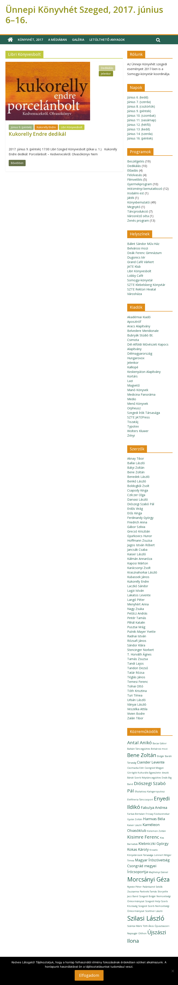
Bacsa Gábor (160, 743)
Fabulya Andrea (154, 807)
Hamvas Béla (154, 818)
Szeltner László (154, 911)
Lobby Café (135, 276)
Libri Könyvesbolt (71, 127)
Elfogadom (89, 975)
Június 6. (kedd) (137, 97)
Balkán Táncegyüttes (138, 748)
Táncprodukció (137, 211)
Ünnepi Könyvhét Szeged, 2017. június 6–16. (84, 14)
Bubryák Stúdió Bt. (140, 335)
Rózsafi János (136, 641)
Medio (131, 399)
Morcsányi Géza (148, 879)
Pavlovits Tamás (148, 891)
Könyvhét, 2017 (30, 40)
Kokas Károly (138, 849)
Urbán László (136, 700)
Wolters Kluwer (137, 431)
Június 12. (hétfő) (139, 125)
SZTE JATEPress (138, 417)
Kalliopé (132, 367)
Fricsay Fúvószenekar (158, 813)
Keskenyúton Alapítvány (144, 372)
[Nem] (172, 971)
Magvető (133, 385)
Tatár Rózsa (135, 672)
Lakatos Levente (139, 595)
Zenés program (138, 220)
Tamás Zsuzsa (137, 659)
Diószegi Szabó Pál (140, 504)
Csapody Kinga (137, 490)
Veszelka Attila (137, 709)
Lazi (130, 381)
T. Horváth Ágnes (139, 654)
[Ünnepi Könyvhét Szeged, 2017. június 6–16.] (10, 39)
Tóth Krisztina (137, 691)
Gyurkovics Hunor (139, 536)
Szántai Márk (134, 926)
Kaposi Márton (137, 563)
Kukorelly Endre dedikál (37, 133)
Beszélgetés (135, 161)
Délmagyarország (139, 353)
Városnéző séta (138, 216)
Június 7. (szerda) (139, 102)
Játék (130, 198)
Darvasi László (137, 499)
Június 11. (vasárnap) (141, 120)
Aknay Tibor (135, 458)
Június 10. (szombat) (141, 115)
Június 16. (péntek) (140, 138)
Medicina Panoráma (141, 394)
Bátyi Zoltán (135, 467)
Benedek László (138, 477)
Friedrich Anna (137, 522)
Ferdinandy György (140, 518)
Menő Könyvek (137, 404)
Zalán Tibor (135, 718)
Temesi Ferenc (137, 682)
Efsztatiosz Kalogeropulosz (150, 791)
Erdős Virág (135, 508)
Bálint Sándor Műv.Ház (143, 244)
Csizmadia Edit (135, 767)
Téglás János (136, 677)
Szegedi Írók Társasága (143, 413)
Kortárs (132, 376)
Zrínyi (131, 435)
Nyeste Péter (134, 886)
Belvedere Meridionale (143, 331)
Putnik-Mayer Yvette (141, 631)
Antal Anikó (139, 742)
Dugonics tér (136, 257)
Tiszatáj (132, 422)
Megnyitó (133, 207)
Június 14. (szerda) (140, 134)
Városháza (134, 294)
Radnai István (136, 636)
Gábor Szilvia (136, 527)
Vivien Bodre (136, 713)
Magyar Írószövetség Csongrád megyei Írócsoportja (148, 865)
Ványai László (136, 704)
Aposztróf (134, 322)
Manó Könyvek (137, 390)
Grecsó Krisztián (138, 531)
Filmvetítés (134, 179)
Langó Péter (136, 600)
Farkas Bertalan (136, 813)
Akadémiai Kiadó (139, 317)
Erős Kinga (134, 513)
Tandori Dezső (137, 668)
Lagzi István (135, 590)
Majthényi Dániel (158, 872)
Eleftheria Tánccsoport (140, 799)
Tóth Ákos (148, 926)
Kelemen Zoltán (156, 831)
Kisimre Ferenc (143, 837)
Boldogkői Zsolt (138, 486)
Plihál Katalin (136, 622)
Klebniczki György (153, 843)
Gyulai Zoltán (134, 819)
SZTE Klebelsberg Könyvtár (146, 285)
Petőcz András (137, 613)
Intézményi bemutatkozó (144, 189)
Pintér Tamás (136, 618)
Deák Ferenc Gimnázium (144, 253)
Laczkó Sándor (137, 586)
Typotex (133, 426)
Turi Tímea (134, 695)
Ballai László (136, 463)
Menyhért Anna (138, 604)
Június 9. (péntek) (21, 127)
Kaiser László (136, 554)
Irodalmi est (135, 193)
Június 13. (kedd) (138, 129)
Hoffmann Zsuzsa (139, 540)
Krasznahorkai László (142, 572)
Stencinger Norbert (140, 650)
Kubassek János (138, 577)
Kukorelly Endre (46, 127)
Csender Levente (151, 762)
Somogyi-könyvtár (140, 280)
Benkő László (136, 481)
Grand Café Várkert (140, 262)
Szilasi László (145, 918)
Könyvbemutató (138, 202)
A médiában (57, 40)
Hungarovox (135, 358)
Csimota (133, 340)
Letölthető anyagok (107, 40)
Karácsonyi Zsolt (139, 568)
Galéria (78, 40)
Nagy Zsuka (135, 609)
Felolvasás (134, 175)
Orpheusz (134, 408)
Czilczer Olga (136, 495)
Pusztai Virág (136, 627)
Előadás (132, 170)
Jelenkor (106, 73)
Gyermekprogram (139, 184)
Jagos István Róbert (141, 545)
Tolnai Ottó (135, 686)
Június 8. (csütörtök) (141, 106)
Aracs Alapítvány (138, 326)
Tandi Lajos (135, 663)
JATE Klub (134, 266)
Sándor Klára (136, 645)
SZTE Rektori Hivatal (141, 289)
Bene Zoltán (136, 472)
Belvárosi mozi (137, 248)
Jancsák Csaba (137, 549)
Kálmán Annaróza (139, 559)
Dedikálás (107, 68)
